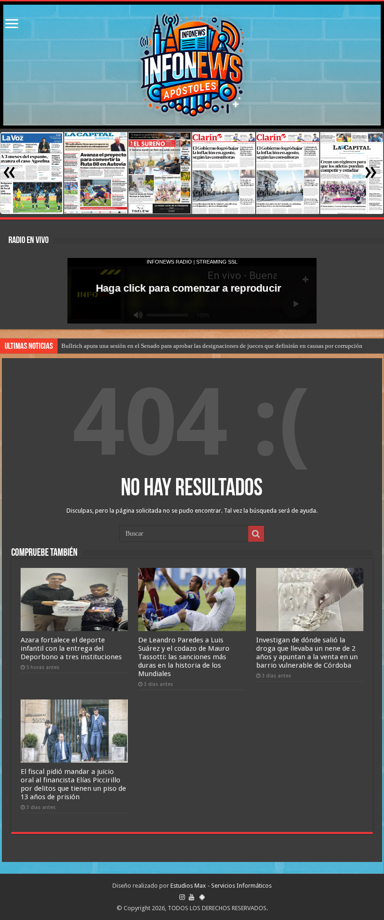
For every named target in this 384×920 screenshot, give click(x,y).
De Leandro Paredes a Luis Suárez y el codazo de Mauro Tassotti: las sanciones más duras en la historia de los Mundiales (183, 657)
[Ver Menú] (11, 24)
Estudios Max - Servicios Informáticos (221, 885)
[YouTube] (191, 897)
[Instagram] (182, 897)
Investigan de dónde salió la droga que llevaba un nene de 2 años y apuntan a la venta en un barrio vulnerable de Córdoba (307, 653)
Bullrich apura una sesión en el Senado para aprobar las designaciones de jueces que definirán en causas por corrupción (211, 345)
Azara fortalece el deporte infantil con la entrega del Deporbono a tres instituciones (71, 648)
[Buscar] (256, 534)
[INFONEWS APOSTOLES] (192, 65)
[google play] (202, 897)
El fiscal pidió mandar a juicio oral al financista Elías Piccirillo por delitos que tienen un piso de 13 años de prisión (73, 784)
